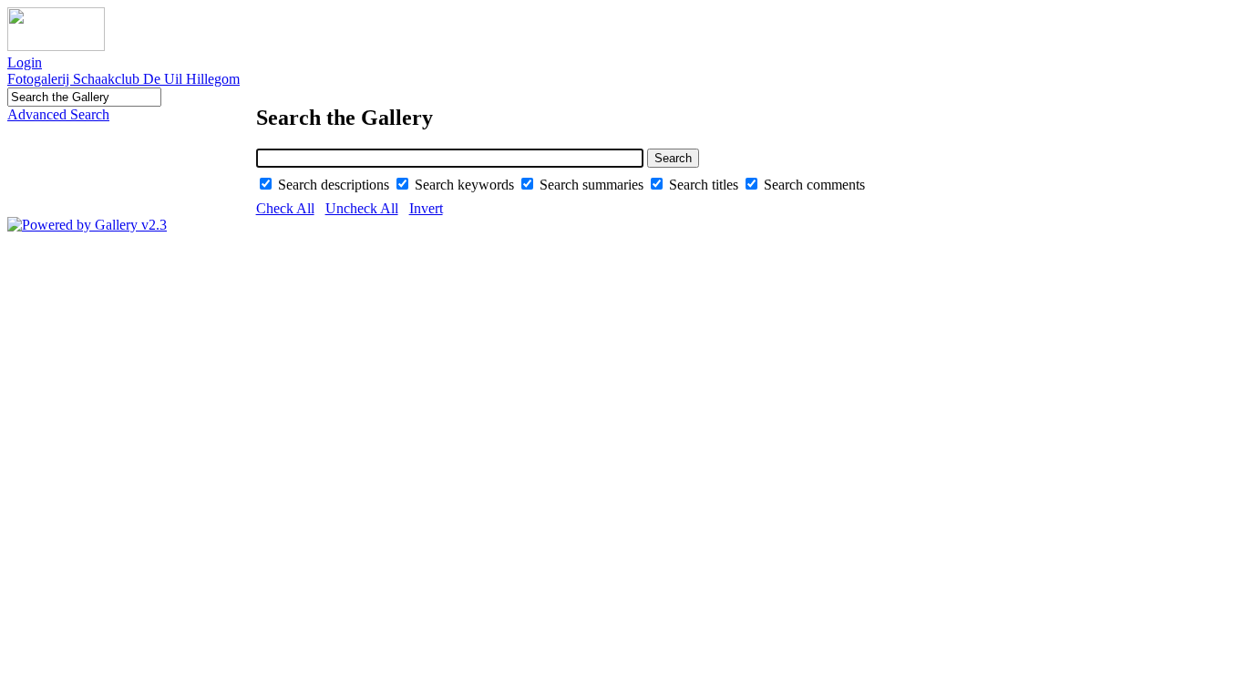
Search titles (705, 184)
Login (24, 62)
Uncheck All (361, 208)
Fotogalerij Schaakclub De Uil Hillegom (123, 79)
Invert (426, 208)
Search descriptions (335, 184)
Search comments (814, 184)
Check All (285, 208)
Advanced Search (58, 114)
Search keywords (466, 184)
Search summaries (593, 184)
